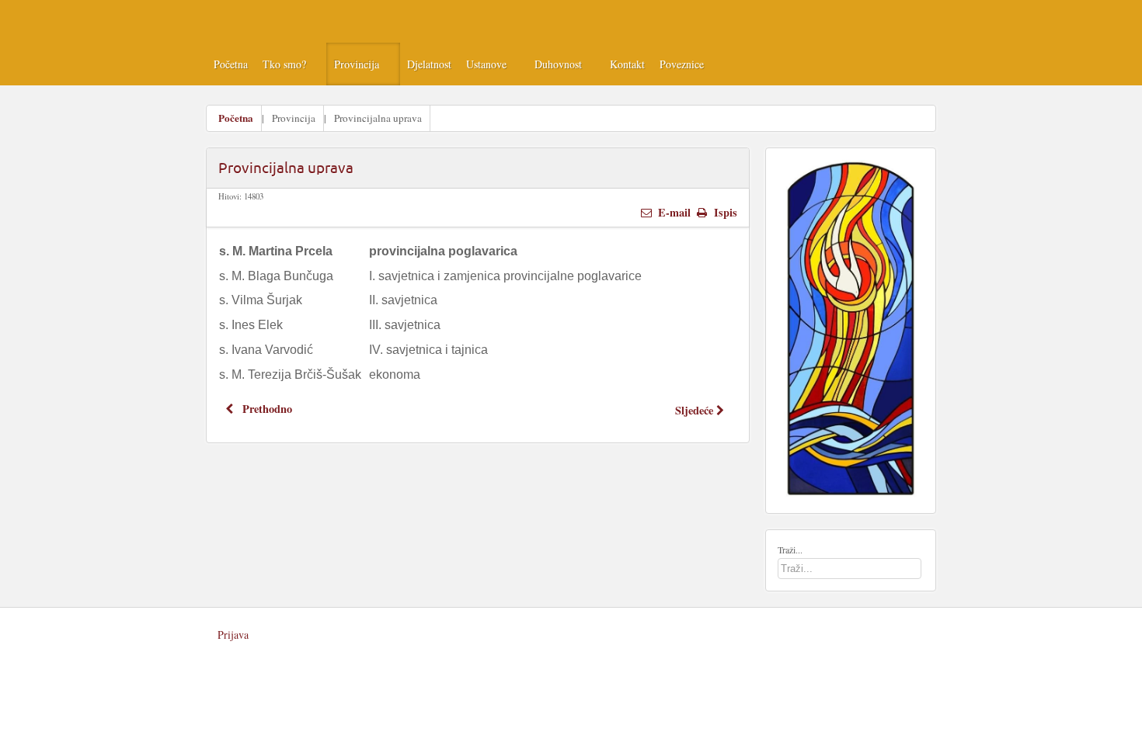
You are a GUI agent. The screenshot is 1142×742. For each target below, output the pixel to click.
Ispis (724, 212)
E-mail (673, 212)
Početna (235, 118)
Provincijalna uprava (285, 167)
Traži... (790, 549)
